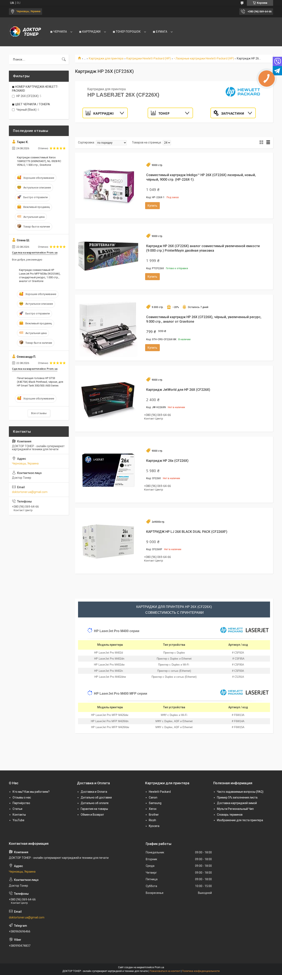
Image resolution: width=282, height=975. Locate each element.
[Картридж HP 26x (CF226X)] (108, 470)
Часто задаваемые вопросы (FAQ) (240, 791)
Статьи (17, 808)
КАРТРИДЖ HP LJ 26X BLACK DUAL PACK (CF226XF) (186, 532)
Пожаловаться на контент (165, 971)
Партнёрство (21, 803)
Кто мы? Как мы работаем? (31, 791)
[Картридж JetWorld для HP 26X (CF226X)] (108, 399)
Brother (154, 814)
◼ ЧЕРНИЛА (58, 31)
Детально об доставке (96, 797)
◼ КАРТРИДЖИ (90, 31)
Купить (152, 205)
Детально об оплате (95, 803)
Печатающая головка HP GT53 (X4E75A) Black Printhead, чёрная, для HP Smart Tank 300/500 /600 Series (40, 382)
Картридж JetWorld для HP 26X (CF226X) (178, 390)
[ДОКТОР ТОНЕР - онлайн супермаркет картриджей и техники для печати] (25, 32)
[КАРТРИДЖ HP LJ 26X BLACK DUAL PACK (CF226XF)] (108, 541)
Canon (153, 797)
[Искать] (64, 59)
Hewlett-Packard (160, 791)
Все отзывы (39, 413)
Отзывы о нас (22, 797)
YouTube (18, 820)
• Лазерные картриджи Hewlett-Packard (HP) (204, 58)
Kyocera (154, 826)
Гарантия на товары (94, 808)
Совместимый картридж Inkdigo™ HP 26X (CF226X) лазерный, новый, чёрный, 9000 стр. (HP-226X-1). (201, 177)
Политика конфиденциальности (201, 971)
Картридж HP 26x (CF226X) (167, 461)
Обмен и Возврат (92, 814)
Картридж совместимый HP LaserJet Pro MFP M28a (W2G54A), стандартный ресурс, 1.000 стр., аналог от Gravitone (39, 275)
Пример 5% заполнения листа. (237, 797)
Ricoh (152, 820)
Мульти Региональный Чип (235, 808)
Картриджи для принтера (106, 58)
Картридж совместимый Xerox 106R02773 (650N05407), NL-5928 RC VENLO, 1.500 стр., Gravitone (39, 161)
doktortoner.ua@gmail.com (29, 492)
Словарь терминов (230, 814)
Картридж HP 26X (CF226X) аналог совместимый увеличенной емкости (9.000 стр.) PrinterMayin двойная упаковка (203, 248)
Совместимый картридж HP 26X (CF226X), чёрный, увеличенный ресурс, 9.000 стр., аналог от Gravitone (203, 319)
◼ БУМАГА (160, 31)
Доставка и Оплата (94, 791)
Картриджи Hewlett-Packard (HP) (148, 58)
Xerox (152, 808)
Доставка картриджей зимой (237, 803)
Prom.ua (159, 967)
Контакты (19, 814)
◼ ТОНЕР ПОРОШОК (127, 31)
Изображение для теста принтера (240, 820)
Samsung (155, 803)
